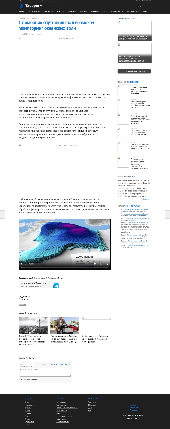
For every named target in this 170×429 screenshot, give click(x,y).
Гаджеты (48, 11)
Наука (21, 11)
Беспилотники (61, 405)
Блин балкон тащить (128, 247)
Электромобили (62, 422)
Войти (47, 364)
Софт (105, 11)
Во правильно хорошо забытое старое (134, 243)
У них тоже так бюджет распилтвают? (133, 215)
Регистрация (146, 1)
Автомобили (133, 11)
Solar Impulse (61, 410)
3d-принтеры (61, 402)
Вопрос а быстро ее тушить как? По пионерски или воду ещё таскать (133, 237)
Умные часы (61, 419)
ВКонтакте (92, 405)
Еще (145, 11)
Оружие (95, 11)
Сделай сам (29, 422)
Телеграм (92, 402)
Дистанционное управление (67, 408)
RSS (89, 410)
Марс (58, 413)
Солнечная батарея (64, 416)
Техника (72, 11)
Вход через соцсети (62, 364)
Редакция (134, 407)
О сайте (133, 404)
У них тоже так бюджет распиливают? (133, 211)
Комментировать (29, 380)
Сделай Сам (117, 11)
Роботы (60, 11)
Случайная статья (135, 71)
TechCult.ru (138, 415)
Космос (84, 11)
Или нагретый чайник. (128, 220)
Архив (27, 424)
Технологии (34, 11)
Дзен (90, 408)
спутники (22, 305)
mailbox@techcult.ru (133, 418)
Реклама (133, 410)
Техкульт (31, 6)
